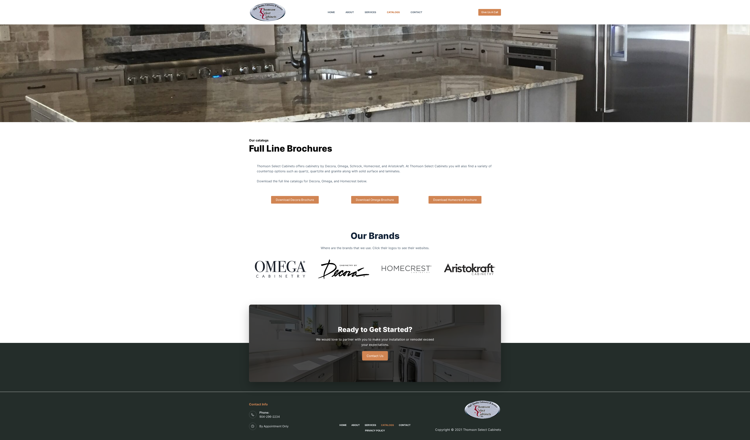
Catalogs (393, 12)
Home (331, 12)
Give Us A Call (489, 12)
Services (370, 12)
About (350, 12)
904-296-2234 (269, 417)
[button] (295, 200)
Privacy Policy (375, 430)
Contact (416, 12)
